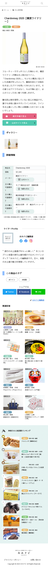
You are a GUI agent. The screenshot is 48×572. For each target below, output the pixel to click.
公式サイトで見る (19, 122)
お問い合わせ (35, 560)
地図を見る (25, 189)
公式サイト (25, 180)
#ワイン (12, 279)
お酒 (6, 27)
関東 (12, 30)
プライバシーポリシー (12, 560)
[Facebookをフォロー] (25, 241)
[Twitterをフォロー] (21, 241)
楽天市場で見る (19, 116)
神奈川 (16, 27)
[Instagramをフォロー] (30, 241)
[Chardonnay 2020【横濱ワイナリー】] (29, 465)
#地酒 (24, 279)
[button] (37, 349)
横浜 (3, 30)
